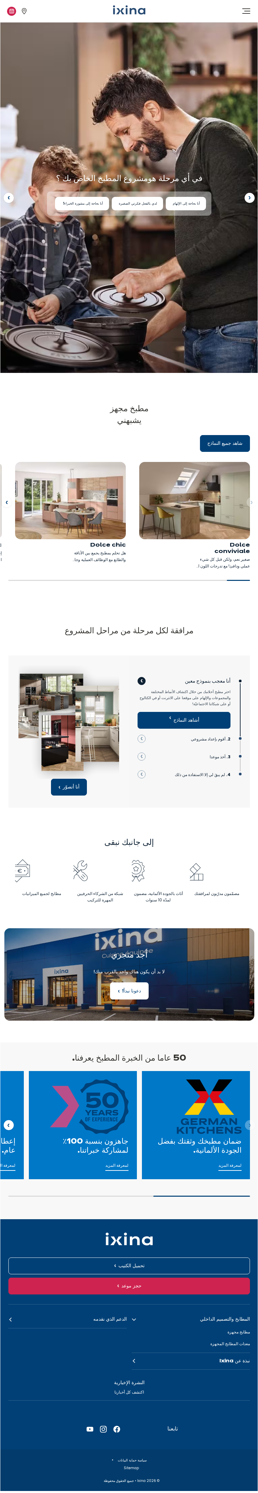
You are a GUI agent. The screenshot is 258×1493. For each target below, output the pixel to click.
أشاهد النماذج (186, 720)
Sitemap (131, 1467)
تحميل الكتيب (131, 1266)
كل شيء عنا (237, 1074)
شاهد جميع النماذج (225, 443)
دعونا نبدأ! (129, 974)
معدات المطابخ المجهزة (230, 1344)
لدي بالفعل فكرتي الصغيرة (137, 203)
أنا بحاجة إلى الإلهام (186, 203)
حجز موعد (131, 1286)
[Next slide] (9, 198)
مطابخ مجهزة (238, 1332)
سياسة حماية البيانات (132, 1460)
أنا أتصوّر (71, 787)
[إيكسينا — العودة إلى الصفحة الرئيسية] (129, 9)
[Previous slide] (250, 198)
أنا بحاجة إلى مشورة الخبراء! (82, 203)
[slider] (129, 583)
